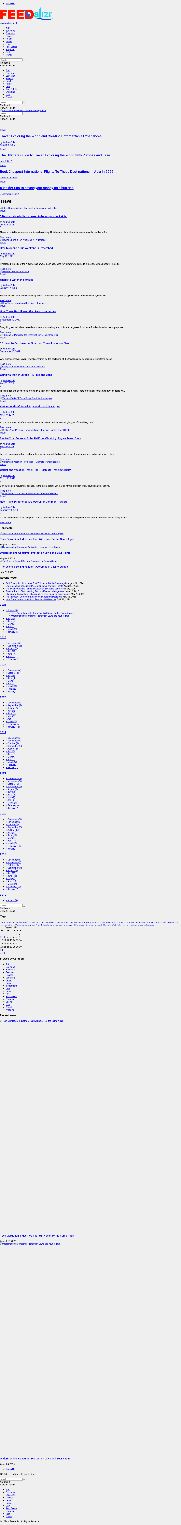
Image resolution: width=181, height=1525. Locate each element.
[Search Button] (24, 60)
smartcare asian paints (85, 925)
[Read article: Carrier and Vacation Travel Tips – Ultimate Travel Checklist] (90, 461)
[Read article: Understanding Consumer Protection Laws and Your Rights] (90, 547)
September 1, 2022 (9, 194)
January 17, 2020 (8, 288)
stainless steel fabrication (102, 925)
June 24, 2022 (7, 224)
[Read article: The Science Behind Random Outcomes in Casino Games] (90, 561)
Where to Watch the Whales (16, 279)
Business (10, 30)
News (8, 991)
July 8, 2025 (6, 161)
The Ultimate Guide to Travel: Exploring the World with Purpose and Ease (55, 155)
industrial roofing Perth (126, 922)
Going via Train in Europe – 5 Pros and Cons (26, 374)
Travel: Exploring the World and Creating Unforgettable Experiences (51, 136)
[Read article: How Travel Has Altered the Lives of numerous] (90, 303)
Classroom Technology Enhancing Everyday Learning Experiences (38, 594)
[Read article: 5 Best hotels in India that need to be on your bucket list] (90, 208)
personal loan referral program (62, 925)
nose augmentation (6, 925)
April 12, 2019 (7, 383)
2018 (3, 894)
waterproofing (134, 925)
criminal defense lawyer (28, 922)
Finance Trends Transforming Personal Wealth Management (35, 591)
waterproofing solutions (147, 925)
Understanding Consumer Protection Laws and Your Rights (35, 552)
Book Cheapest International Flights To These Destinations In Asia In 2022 (56, 172)
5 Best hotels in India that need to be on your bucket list (33, 216)
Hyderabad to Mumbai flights (108, 922)
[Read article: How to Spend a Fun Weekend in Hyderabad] (90, 240)
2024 (3, 664)
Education (10, 33)
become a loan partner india (9, 922)
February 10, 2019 (9, 510)
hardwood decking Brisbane (88, 922)
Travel (9, 55)
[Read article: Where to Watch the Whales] (90, 271)
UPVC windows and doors (120, 925)
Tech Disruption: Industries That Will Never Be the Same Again (37, 539)
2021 (3, 773)
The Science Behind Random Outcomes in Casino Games (34, 566)
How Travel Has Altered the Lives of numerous (28, 311)
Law (8, 44)
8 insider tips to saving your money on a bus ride (37, 188)
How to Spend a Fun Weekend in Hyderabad (26, 248)
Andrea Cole (9, 142)
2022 (3, 732)
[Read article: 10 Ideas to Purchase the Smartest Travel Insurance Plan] (90, 335)
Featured (10, 972)
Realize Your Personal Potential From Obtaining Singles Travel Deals (40, 438)
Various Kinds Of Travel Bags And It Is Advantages (30, 406)
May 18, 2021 (6, 256)
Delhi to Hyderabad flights (45, 922)
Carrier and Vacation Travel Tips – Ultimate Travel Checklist (35, 470)
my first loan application (171, 922)
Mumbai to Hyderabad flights (152, 922)
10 (1, 940)
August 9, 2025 (7, 145)
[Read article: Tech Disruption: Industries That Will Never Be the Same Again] (90, 533)
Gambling (10, 977)
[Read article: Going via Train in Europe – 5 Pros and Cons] (90, 366)
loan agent (138, 922)
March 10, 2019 (7, 478)
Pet (7, 993)
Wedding (10, 1010)
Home (9, 41)
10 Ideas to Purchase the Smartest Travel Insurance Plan (34, 343)
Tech (8, 52)
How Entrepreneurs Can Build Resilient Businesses (31, 599)
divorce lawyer (73, 922)
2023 (3, 697)
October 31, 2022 (8, 177)
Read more (5, 237)
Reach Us (10, 3)
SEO (75, 925)
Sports (9, 1002)
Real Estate (11, 46)
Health (9, 38)
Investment (11, 985)
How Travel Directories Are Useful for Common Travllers (33, 501)
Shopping (10, 49)
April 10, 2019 (7, 414)
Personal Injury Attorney (44, 925)
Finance (9, 36)
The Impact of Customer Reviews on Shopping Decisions (34, 596)
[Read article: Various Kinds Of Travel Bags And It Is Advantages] (90, 398)
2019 (3, 854)
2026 (3, 604)
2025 (3, 637)
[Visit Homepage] (26, 20)
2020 (3, 813)
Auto (8, 28)
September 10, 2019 (10, 319)
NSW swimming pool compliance (24, 925)
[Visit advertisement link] (8, 23)
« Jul (2, 953)
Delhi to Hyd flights (61, 922)
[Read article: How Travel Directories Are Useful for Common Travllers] (90, 493)
